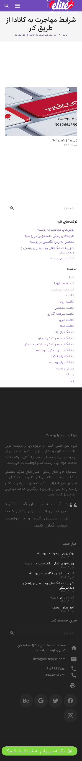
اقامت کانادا (66, 326)
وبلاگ (70, 374)
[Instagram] (70, 715)
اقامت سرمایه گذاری (60, 313)
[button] (39, 751)
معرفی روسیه (65, 368)
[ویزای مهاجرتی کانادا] (41, 90)
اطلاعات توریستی (62, 289)
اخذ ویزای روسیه (63, 607)
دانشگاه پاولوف (64, 332)
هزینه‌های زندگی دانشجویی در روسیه (49, 236)
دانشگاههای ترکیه (62, 356)
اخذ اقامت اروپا (64, 283)
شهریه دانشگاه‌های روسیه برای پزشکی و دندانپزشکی (47, 250)
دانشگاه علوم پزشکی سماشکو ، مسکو (49, 344)
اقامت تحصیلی (64, 308)
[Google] (41, 701)
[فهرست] (17, 5)
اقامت (70, 295)
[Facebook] (70, 701)
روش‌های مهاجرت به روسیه (55, 229)
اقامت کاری (66, 320)
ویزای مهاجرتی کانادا (64, 140)
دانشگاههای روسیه (61, 362)
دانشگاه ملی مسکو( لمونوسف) (53, 350)
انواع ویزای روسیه (62, 258)
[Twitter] (55, 701)
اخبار (71, 277)
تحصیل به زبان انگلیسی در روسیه (51, 242)
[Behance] (26, 701)
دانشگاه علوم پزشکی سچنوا (56, 338)
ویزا (71, 380)
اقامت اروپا (67, 301)
